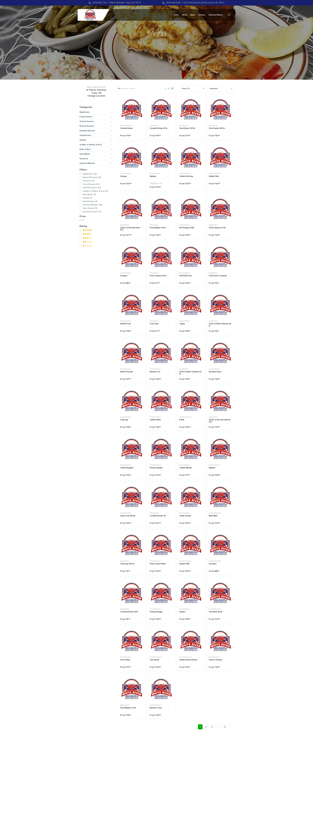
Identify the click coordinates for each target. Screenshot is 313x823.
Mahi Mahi (213, 516)
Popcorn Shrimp (215, 660)
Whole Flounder (126, 372)
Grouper (123, 176)
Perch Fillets (125, 660)
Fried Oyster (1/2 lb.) (187, 128)
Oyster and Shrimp (127, 516)
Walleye (153, 176)
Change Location (96, 96)
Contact (201, 15)
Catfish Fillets (155, 420)
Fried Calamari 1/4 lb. (158, 276)
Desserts (84, 158)
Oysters (182, 612)
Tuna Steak (154, 660)
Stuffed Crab (125, 324)
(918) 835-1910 (99, 2)
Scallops (123, 276)
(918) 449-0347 (173, 2)
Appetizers (85, 112)
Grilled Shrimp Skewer (188, 660)
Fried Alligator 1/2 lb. (128, 708)
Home (176, 15)
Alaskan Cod (155, 372)
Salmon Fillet (184, 564)
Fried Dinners (86, 117)
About (184, 15)
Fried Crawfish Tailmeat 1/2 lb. (190, 373)
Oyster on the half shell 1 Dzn (130, 229)
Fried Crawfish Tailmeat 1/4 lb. (220, 325)
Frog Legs (124, 420)
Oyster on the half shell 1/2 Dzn (219, 421)
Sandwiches (85, 135)
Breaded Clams (215, 372)
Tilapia (182, 324)
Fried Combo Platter (158, 564)
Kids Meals (85, 154)
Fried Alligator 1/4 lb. (158, 228)
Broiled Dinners (87, 126)
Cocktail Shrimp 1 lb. (158, 516)
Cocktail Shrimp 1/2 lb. (159, 128)
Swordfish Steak (215, 612)
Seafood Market (216, 15)
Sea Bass (212, 564)
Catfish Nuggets (127, 468)
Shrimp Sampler (156, 468)
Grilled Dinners (87, 121)
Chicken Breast (126, 128)
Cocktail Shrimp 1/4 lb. (129, 612)
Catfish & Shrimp (186, 176)
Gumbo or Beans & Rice (91, 145)
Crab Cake (154, 324)
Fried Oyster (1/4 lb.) (217, 128)
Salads (83, 140)
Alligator (212, 468)
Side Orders (85, 149)
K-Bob (181, 420)
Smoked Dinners (87, 131)
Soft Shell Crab (185, 276)
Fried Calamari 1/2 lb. (217, 228)
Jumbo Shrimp (185, 516)
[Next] (231, 726)
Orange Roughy (156, 612)
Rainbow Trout (156, 708)
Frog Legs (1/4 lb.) (127, 564)
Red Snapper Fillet (186, 228)
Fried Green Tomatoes (218, 276)
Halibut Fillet (214, 176)
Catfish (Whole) (185, 468)
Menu (192, 15)
